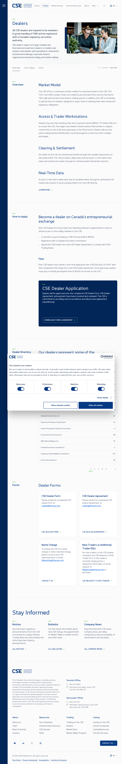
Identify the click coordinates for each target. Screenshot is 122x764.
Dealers (69, 725)
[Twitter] (32, 743)
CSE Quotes (44, 729)
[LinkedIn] (23, 743)
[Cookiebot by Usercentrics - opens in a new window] (102, 357)
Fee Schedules (46, 722)
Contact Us (47, 580)
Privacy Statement (30, 760)
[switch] (47, 389)
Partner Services (100, 733)
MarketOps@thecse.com (53, 560)
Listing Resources (101, 729)
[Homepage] (98, 68)
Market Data (71, 729)
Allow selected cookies (60, 405)
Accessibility (44, 760)
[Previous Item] (111, 469)
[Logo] (22, 5)
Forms (41, 67)
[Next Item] (115, 469)
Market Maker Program (76, 733)
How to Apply (29, 67)
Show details (102, 398)
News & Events (19, 729)
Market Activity (57, 5)
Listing (36, 5)
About (86, 5)
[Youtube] (14, 743)
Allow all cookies (96, 405)
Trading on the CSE (74, 722)
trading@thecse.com (51, 505)
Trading (45, 5)
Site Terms (16, 760)
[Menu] (3, 5)
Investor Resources (73, 5)
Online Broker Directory (49, 725)
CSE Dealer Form (50, 532)
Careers (15, 733)
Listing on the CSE (101, 722)
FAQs (41, 733)
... (98, 5)
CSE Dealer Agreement (93, 532)
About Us (16, 722)
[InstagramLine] (40, 743)
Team (15, 725)
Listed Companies (101, 725)
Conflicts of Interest (59, 760)
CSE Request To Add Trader (95, 580)
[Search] (104, 6)
